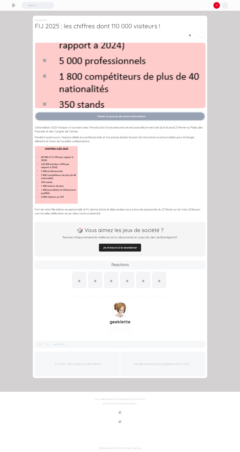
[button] (15, 5)
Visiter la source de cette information (121, 116)
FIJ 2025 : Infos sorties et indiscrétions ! (78, 364)
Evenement (41, 20)
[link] (202, 35)
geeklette (120, 322)
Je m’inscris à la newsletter (120, 247)
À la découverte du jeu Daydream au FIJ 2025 (162, 364)
